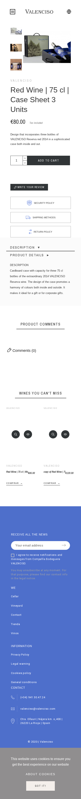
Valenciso (21, 80)
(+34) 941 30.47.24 (32, 697)
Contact (16, 614)
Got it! (40, 786)
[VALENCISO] (39, 11)
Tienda (15, 624)
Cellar (15, 596)
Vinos (15, 633)
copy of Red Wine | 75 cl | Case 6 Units (54, 472)
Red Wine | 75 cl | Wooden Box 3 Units (17, 472)
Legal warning (20, 663)
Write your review (30, 187)
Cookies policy (21, 673)
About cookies (40, 774)
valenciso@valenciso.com (37, 708)
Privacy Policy (20, 654)
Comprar (12, 483)
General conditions (24, 682)
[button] (16, 434)
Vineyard (17, 605)
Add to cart (48, 160)
